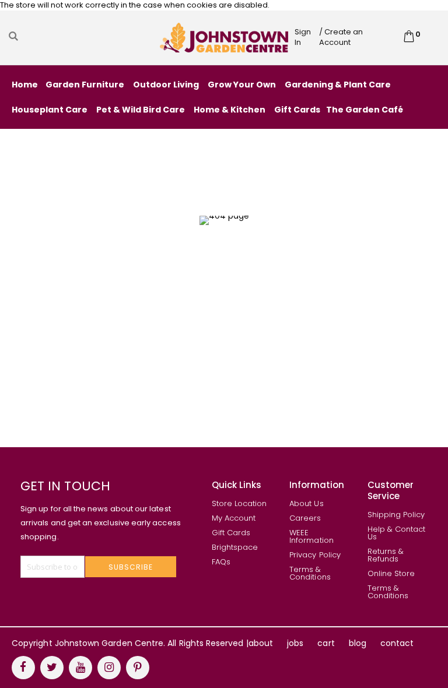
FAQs (221, 561)
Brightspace (235, 547)
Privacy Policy (315, 554)
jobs (295, 643)
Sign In (303, 37)
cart (325, 643)
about (261, 643)
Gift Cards (231, 532)
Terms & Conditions (310, 573)
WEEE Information (311, 536)
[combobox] (82, 36)
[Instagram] (109, 667)
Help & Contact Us (397, 533)
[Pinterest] (137, 667)
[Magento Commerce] (224, 37)
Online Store (391, 573)
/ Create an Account (341, 37)
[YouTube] (80, 667)
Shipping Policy (396, 514)
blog (357, 643)
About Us (306, 503)
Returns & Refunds (386, 555)
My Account (234, 518)
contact (397, 643)
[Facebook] (23, 667)
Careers (305, 518)
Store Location (239, 503)
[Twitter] (52, 667)
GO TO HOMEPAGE (219, 310)
